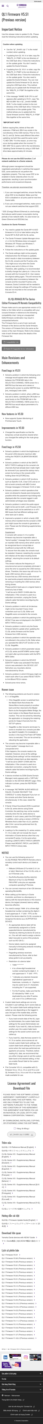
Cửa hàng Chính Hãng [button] (9, 1384)
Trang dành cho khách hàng (11, 1400)
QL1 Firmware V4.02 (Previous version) (17, 1310)
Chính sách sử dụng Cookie (20, 1414)
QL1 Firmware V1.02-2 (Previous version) (18, 1338)
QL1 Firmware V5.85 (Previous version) (17, 1261)
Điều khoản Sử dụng (10, 1410)
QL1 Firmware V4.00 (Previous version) (17, 1317)
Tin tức (4, 1379)
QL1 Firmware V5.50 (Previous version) (17, 1282)
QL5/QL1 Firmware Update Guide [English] (18, 1220)
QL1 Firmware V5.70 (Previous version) (17, 1272)
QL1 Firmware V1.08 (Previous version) (17, 1331)
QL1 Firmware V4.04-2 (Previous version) (18, 1307)
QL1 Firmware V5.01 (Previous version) (17, 1289)
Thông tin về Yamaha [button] (8, 1389)
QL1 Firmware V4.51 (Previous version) (17, 1296)
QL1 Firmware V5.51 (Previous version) (17, 1279)
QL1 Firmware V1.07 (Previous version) (17, 1334)
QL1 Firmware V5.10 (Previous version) (17, 1286)
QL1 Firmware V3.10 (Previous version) (17, 1324)
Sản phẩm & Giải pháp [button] (9, 1373)
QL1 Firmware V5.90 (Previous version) (17, 1258)
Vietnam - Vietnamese (12, 1395)
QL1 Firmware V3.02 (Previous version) (17, 1327)
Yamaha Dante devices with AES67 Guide (18, 1237)
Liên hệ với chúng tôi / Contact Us (20, 1406)
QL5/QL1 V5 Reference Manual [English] (18, 1147)
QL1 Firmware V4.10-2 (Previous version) (18, 1303)
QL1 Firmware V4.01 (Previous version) (17, 1314)
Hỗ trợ (3, 1349)
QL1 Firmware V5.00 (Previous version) (17, 1293)
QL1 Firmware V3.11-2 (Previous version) (18, 1320)
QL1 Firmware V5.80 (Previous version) (17, 1268)
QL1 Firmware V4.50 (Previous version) (17, 1300)
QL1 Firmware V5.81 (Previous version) (17, 1265)
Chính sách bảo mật (30, 1410)
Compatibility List (12, 342)
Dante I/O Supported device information (20, 349)
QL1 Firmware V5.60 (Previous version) (17, 1275)
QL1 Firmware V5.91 (10, 1255)
